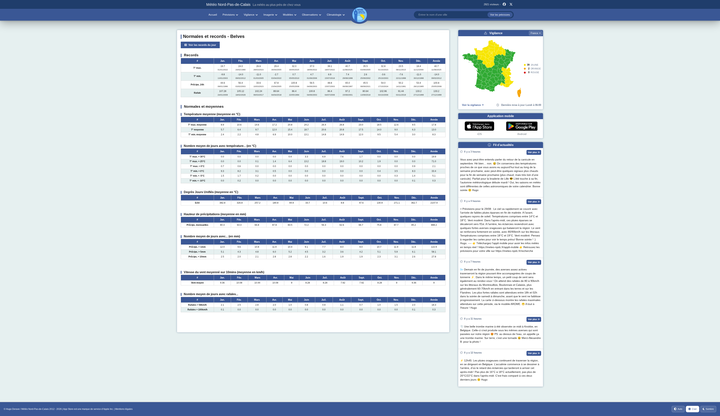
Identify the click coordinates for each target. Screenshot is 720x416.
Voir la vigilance (471, 105)
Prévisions (229, 14)
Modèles (288, 14)
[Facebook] (504, 4)
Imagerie (268, 14)
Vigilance (249, 14)
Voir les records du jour (201, 45)
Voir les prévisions (500, 14)
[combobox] (464, 14)
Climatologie (334, 14)
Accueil (212, 14)
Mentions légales (124, 409)
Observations (310, 14)
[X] (511, 4)
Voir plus (533, 152)
